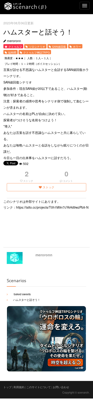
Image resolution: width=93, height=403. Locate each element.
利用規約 (19, 387)
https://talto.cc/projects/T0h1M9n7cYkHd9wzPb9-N (52, 207)
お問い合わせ (61, 387)
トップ (7, 387)
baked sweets (22, 294)
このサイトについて (38, 387)
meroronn (43, 254)
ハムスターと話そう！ (26, 300)
